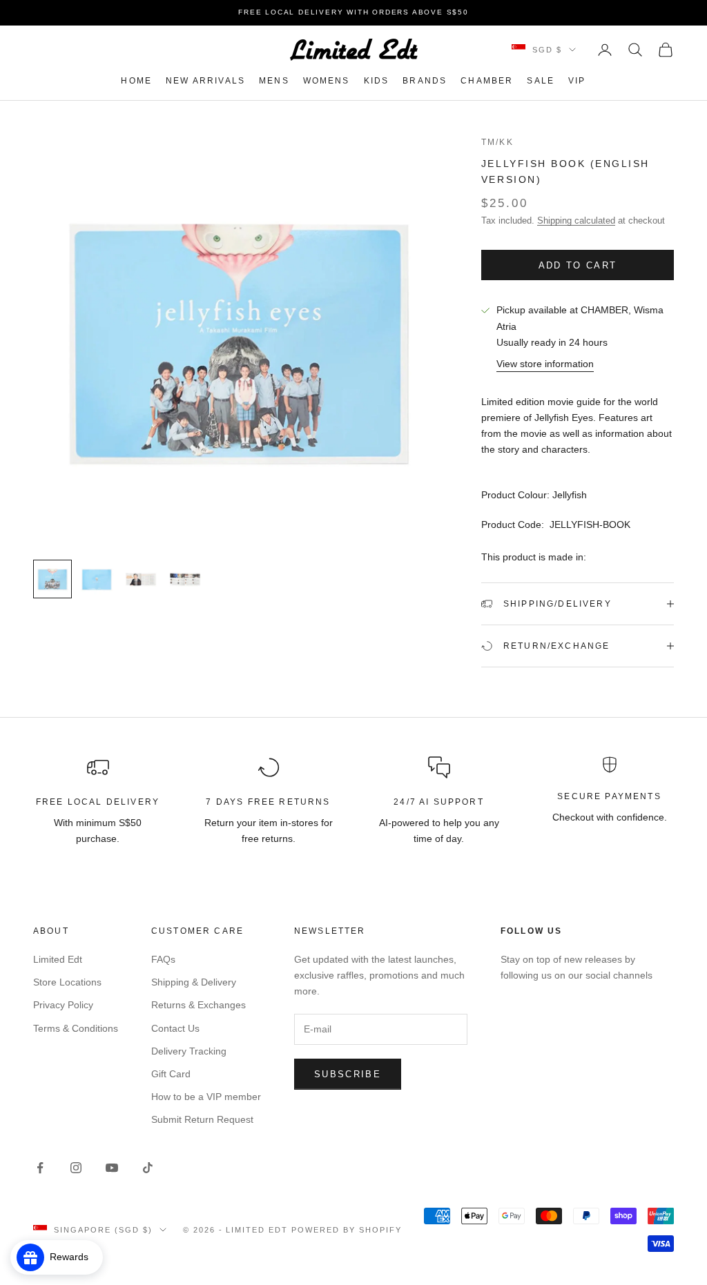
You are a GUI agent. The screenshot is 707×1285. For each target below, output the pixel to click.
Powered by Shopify (346, 1230)
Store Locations (67, 982)
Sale (540, 81)
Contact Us (175, 1028)
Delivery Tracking (188, 1051)
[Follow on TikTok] (148, 1168)
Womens (326, 81)
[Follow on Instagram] (76, 1168)
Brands (425, 81)
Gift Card (171, 1073)
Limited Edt (57, 959)
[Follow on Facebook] (40, 1168)
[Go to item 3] (141, 579)
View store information (545, 363)
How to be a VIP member (206, 1096)
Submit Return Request (202, 1119)
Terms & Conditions (75, 1028)
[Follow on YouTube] (112, 1168)
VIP (576, 81)
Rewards (73, 1256)
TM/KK (497, 142)
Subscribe (347, 1074)
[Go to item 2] (96, 579)
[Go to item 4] (185, 579)
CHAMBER (487, 81)
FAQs (163, 959)
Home (136, 81)
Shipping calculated (576, 220)
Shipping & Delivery (193, 982)
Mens (274, 81)
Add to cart (578, 265)
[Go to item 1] (52, 579)
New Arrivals (205, 81)
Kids (376, 81)
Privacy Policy (63, 1004)
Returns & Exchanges (198, 1004)
